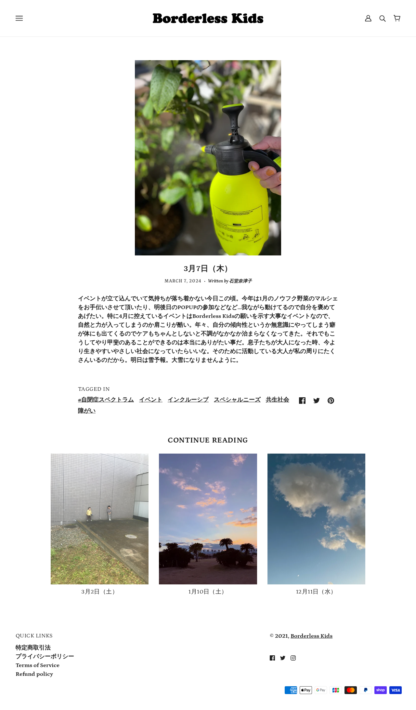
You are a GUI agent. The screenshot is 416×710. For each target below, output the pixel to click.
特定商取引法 (33, 648)
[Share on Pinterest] (331, 400)
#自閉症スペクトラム (106, 400)
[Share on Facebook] (302, 400)
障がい (87, 411)
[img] (272, 658)
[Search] (382, 18)
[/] (208, 18)
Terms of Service (37, 665)
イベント (150, 400)
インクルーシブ (188, 400)
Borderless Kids (311, 636)
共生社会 (277, 400)
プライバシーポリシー (45, 656)
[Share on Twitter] (316, 400)
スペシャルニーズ (237, 400)
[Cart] (397, 18)
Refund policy (34, 674)
